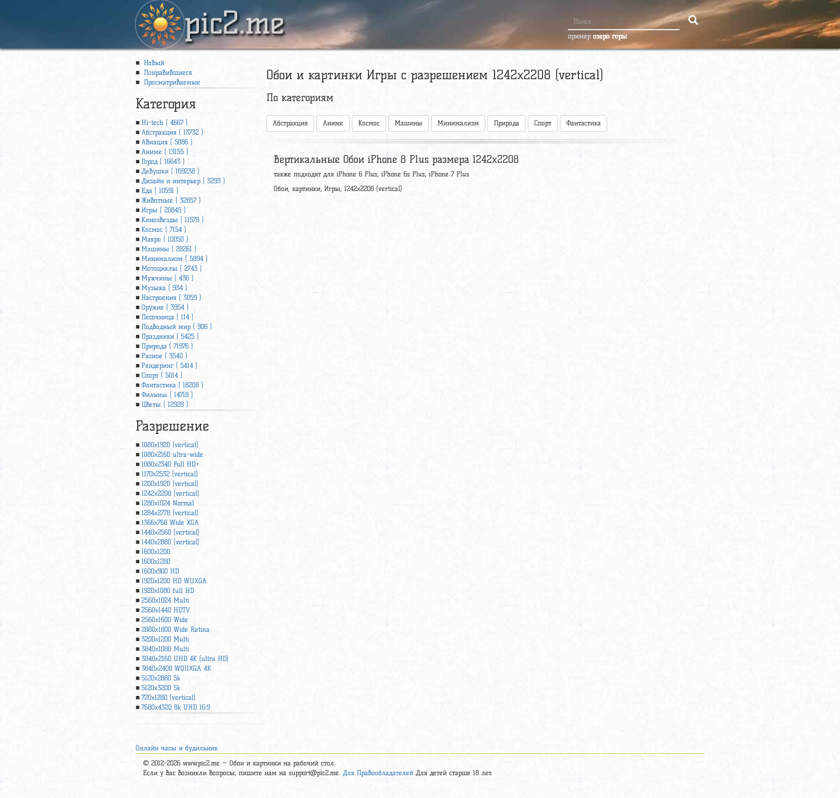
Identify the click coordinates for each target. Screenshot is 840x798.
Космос (369, 123)
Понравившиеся (166, 73)
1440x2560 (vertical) (170, 532)
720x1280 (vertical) (168, 698)
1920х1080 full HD (167, 591)
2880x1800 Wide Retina (175, 629)
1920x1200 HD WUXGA (174, 581)
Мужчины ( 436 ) (167, 278)
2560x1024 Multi (165, 600)
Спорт (542, 123)
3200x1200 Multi (165, 639)
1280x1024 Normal (167, 503)
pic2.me (234, 14)
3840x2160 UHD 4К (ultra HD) (184, 659)
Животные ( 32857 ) (171, 200)
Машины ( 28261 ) (168, 249)
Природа (506, 123)
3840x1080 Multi (165, 649)
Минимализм (458, 123)
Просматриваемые (170, 82)
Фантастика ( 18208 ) (172, 385)
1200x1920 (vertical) (169, 484)
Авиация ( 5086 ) (166, 142)
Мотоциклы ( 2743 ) (171, 268)
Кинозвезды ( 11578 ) (172, 220)
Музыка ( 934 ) (164, 288)
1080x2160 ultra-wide (172, 455)
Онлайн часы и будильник (177, 748)
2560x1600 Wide (164, 620)
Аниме (333, 123)
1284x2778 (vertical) (169, 513)
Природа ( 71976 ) (167, 346)
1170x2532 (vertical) (169, 474)
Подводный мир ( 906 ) (176, 327)
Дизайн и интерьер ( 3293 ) (183, 181)
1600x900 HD (160, 571)
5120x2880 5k (160, 678)
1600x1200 (155, 552)
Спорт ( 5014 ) (161, 375)
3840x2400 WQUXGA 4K (176, 668)
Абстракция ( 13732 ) (172, 132)
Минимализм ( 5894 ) (174, 259)
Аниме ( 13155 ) (164, 152)
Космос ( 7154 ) (163, 230)
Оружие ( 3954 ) (165, 307)
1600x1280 (155, 561)
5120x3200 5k (160, 688)
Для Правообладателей (378, 773)
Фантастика (583, 123)
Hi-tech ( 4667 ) (164, 123)
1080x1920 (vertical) (169, 445)
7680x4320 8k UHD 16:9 (175, 707)
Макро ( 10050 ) (164, 239)
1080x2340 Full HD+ (170, 464)
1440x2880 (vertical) (170, 542)
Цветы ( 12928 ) (164, 404)
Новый (152, 63)
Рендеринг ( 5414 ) (169, 366)
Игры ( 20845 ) (163, 210)
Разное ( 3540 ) (164, 356)
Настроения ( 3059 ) (171, 298)
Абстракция (290, 123)
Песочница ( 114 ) (167, 317)
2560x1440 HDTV (165, 610)
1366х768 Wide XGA (170, 523)
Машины (408, 123)
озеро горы (610, 36)
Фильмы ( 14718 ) (167, 395)
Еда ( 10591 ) (159, 191)
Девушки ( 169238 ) (170, 171)
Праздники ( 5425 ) (170, 336)
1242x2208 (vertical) (170, 493)
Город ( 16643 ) (163, 161)
